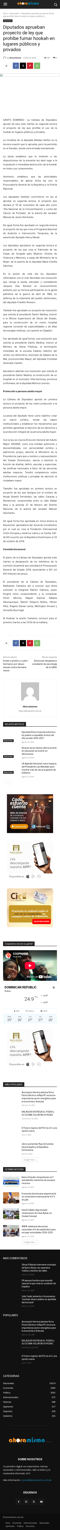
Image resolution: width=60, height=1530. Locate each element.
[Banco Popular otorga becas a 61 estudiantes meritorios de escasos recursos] (11, 1181)
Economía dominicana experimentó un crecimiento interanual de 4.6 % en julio (39, 1196)
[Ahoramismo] (5, 57)
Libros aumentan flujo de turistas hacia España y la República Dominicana (38, 1147)
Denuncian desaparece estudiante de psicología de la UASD (44, 664)
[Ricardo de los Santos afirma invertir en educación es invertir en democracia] (11, 752)
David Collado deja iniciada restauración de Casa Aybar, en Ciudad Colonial (37, 1213)
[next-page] (10, 782)
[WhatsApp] (37, 66)
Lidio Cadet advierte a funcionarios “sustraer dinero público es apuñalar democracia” (39, 1299)
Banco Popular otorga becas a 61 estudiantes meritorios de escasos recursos (38, 1180)
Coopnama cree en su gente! (19, 944)
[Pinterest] (30, 66)
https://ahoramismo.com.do (30, 711)
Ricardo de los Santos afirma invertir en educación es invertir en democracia (39, 751)
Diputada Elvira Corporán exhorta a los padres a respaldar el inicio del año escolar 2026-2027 (38, 735)
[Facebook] (16, 66)
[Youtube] (41, 1502)
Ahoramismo (15, 58)
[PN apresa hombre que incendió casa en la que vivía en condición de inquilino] (11, 1285)
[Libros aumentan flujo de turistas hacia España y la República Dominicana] (11, 1148)
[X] (23, 66)
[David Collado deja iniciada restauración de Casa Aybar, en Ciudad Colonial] (11, 1214)
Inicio (5, 13)
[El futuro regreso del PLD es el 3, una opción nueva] (11, 1132)
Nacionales (14, 13)
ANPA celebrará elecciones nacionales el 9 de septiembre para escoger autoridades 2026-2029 (39, 1229)
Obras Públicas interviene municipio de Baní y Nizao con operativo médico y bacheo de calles (39, 1267)
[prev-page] (5, 782)
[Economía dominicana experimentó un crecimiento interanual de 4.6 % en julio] (11, 1198)
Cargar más (29, 1159)
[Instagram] (26, 1502)
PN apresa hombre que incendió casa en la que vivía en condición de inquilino (39, 1283)
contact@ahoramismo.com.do (36, 1480)
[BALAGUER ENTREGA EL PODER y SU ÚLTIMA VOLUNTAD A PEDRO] (11, 1116)
